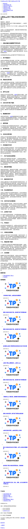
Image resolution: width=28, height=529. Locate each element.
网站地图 (23, 517)
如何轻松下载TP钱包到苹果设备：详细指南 (13, 465)
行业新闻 (5, 277)
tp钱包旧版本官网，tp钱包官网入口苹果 (12, 430)
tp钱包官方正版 (6, 495)
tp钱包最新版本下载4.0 (8, 275)
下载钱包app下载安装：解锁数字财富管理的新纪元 (15, 396)
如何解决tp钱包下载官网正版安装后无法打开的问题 (15, 346)
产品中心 (3, 527)
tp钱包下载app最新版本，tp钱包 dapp (12, 362)
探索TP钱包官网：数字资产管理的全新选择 (13, 413)
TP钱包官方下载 (7, 500)
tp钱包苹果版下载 (7, 493)
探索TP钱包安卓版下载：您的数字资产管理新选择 (14, 312)
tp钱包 (5, 51)
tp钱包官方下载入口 (7, 496)
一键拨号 (3, 525)
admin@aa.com (6, 510)
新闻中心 (5, 498)
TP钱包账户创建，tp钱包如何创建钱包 (12, 295)
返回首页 (3, 522)
